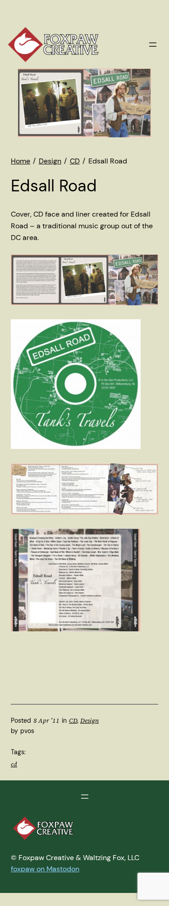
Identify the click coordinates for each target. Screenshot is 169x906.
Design (89, 720)
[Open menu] (152, 44)
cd (14, 764)
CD (73, 720)
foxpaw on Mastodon (45, 869)
